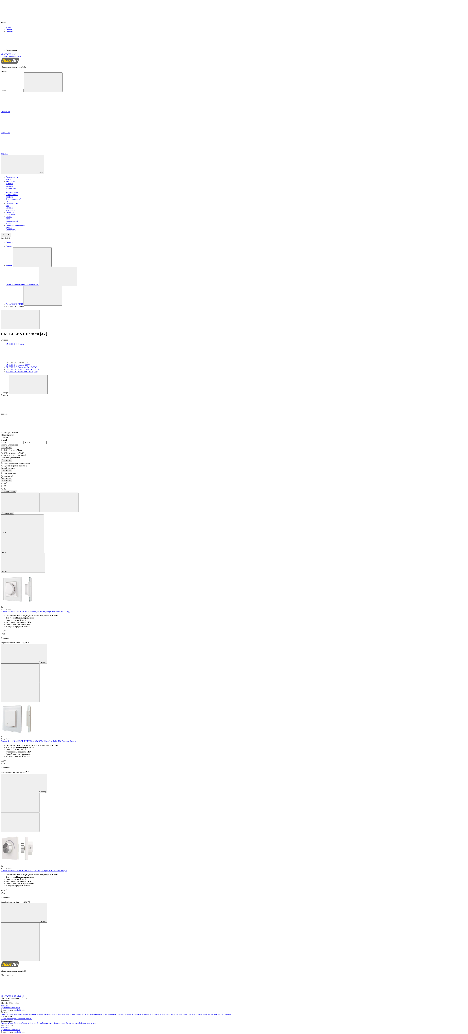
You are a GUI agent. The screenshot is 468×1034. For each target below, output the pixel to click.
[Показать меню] (32, 257)
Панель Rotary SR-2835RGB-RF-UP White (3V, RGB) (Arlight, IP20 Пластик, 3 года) (35, 611)
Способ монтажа (8, 468)
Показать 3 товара (8, 491)
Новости (9, 29)
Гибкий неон (9, 218)
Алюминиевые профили (12, 196)
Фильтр (5, 571)
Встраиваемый (11, 473)
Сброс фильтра (7, 435)
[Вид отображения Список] (59, 502)
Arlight (18, 1010)
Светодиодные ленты (10, 1014)
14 (5, 483)
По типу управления (10, 433)
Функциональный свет (98, 1014)
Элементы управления (10, 458)
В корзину (42, 662)
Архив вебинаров (29, 1023)
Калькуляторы (59, 1023)
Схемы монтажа (72, 1023)
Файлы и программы (87, 1023)
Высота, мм (6, 478)
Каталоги (5, 1023)
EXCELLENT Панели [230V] (18, 365)
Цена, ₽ (4, 440)
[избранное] (20, 692)
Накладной (9, 476)
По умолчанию (7, 513)
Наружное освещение (10, 213)
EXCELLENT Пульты (15, 344)
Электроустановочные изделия (200, 1014)
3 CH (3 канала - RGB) (14, 453)
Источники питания (10, 182)
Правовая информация (10, 1008)
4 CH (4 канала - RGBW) (15, 456)
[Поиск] (43, 82)
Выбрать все (6, 447)
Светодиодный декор (178, 1014)
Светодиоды (11, 230)
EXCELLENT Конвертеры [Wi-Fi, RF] (22, 372)
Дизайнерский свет (116, 1014)
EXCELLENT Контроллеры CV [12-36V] (23, 369)
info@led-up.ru (23, 996)
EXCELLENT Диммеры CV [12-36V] (21, 367)
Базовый (5, 414)
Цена (4, 533)
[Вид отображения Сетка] (20, 502)
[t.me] (19, 994)
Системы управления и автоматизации (52, 1014)
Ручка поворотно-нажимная (16, 466)
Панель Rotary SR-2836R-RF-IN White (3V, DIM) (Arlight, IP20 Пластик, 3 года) (34, 871)
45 (5, 489)
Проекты (9, 31)
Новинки (10, 242)
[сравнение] (20, 673)
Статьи (39, 1023)
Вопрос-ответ (48, 1023)
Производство (12, 1019)
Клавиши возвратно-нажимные (17, 463)
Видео (11, 1023)
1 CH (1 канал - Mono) (14, 450)
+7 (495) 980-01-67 (8, 996)
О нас (8, 27)
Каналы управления (9, 445)
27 (5, 486)
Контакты (17, 56)
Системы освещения (10, 209)
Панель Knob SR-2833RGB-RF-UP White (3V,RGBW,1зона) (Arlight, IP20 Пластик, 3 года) (38, 741)
